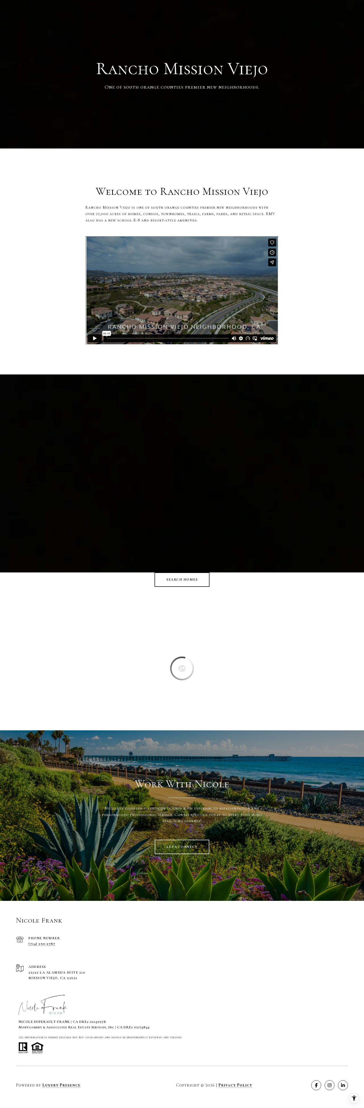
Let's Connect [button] (182, 847)
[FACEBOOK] (316, 1085)
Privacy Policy (235, 1085)
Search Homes (182, 579)
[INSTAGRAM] (330, 1085)
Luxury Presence (61, 1085)
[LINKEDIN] (343, 1085)
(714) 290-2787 (41, 944)
